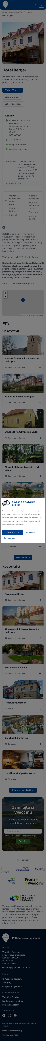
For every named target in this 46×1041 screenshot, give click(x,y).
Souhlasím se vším (12, 532)
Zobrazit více (30, 532)
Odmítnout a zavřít (10, 538)
